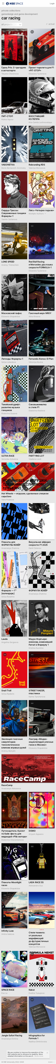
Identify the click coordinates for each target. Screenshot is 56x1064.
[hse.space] (14, 3)
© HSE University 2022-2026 (12, 1062)
